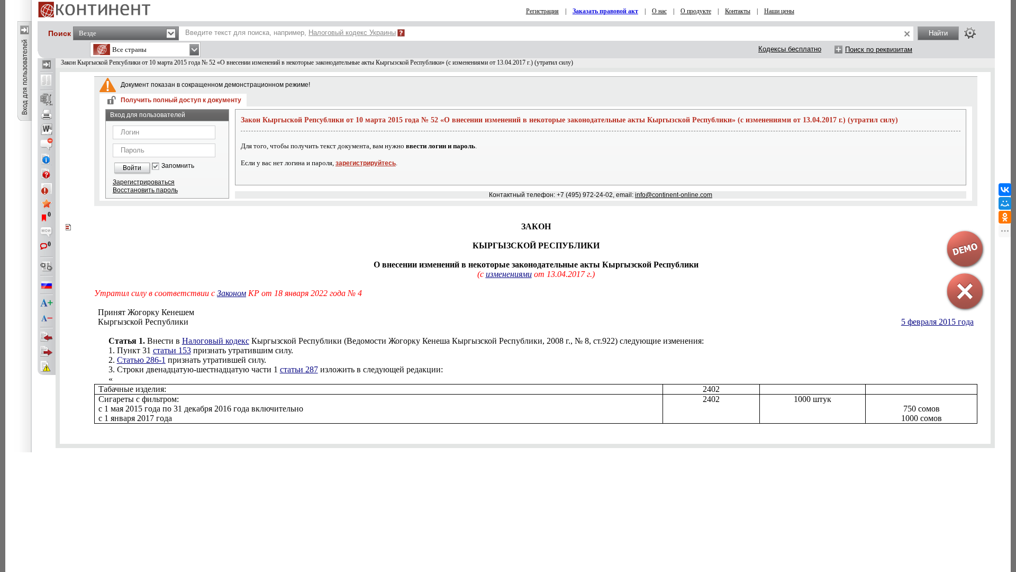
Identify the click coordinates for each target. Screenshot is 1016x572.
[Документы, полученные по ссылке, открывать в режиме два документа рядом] (46, 81)
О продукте (696, 11)
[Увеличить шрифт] (46, 303)
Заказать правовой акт (605, 11)
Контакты (737, 11)
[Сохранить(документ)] (46, 99)
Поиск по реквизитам (878, 49)
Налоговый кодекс (215, 340)
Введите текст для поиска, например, (290, 33)
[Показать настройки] (970, 32)
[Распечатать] (46, 114)
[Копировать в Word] (46, 129)
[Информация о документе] (46, 159)
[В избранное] (46, 203)
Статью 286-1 (141, 359)
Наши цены (779, 11)
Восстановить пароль (145, 190)
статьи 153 (172, 350)
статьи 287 (299, 369)
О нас (659, 11)
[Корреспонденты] (46, 336)
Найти (938, 33)
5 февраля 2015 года (937, 321)
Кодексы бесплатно (789, 49)
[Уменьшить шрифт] (46, 318)
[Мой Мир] (1005, 203)
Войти (132, 168)
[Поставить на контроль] (46, 188)
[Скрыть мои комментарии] (46, 233)
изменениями (509, 274)
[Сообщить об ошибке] (46, 366)
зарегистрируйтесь (365, 163)
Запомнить (177, 166)
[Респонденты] (46, 351)
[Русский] (46, 285)
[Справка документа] (46, 173)
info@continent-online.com (673, 195)
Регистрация (542, 11)
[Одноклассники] (1005, 217)
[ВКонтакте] (1005, 189)
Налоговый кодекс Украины (352, 33)
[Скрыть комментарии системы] (46, 144)
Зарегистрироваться (144, 182)
